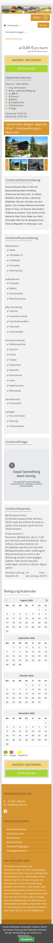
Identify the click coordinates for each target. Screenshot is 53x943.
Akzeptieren (26, 939)
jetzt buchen (27, 68)
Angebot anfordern (26, 60)
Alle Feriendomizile (16, 829)
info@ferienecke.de (17, 804)
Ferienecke (13, 25)
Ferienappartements (16, 850)
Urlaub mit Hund (15, 833)
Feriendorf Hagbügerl (17, 846)
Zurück (43, 25)
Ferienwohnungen (14, 32)
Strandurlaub (13, 837)
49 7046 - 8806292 (16, 801)
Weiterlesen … (25, 935)
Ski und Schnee (14, 842)
